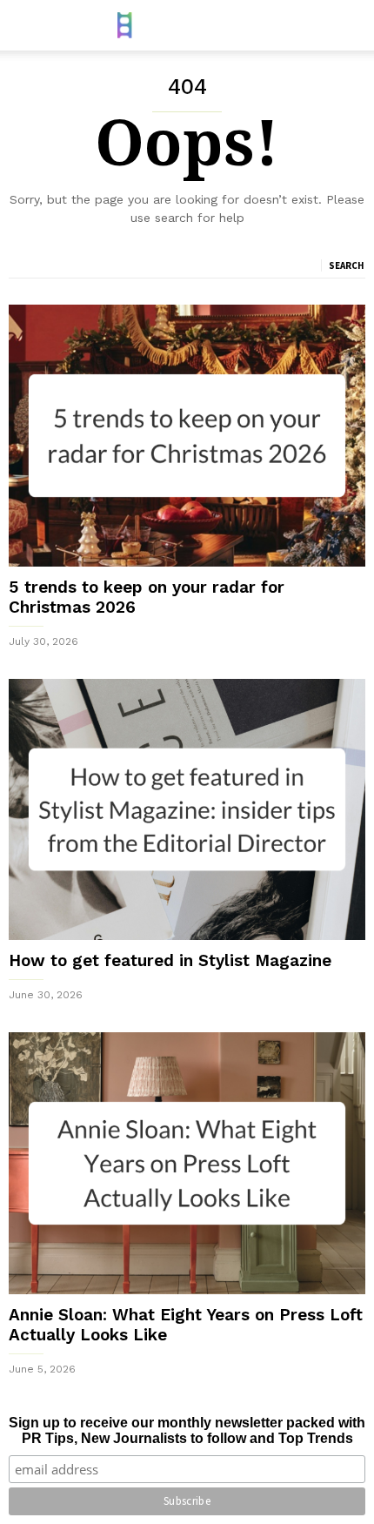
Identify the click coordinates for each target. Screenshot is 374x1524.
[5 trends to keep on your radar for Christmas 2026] (187, 436)
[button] (349, 25)
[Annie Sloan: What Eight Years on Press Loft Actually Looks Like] (187, 1163)
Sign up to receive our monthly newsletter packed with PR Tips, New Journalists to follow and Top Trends (187, 1430)
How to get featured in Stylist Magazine (170, 960)
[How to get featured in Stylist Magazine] (187, 810)
